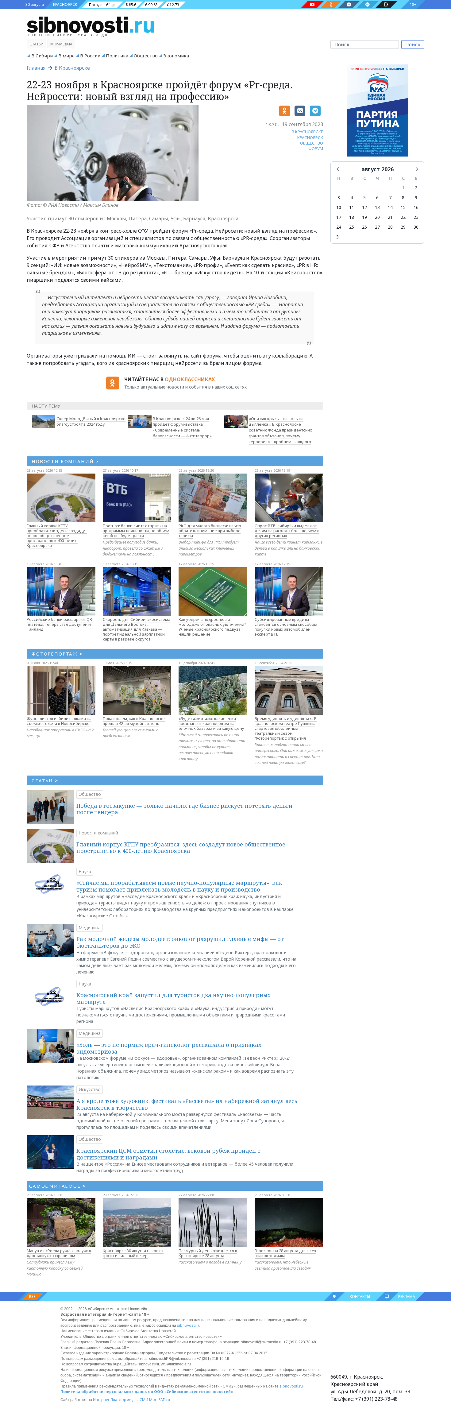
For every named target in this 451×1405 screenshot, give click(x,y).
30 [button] (416, 227)
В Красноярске (72, 67)
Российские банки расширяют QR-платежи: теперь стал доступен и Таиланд (60, 624)
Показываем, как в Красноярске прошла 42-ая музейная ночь (134, 721)
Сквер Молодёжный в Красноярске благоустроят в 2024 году (90, 421)
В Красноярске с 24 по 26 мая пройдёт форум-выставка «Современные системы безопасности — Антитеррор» (182, 427)
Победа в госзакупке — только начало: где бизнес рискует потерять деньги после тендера (184, 809)
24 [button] (338, 227)
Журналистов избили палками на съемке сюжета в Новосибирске (59, 721)
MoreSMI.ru (159, 1399)
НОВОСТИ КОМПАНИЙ (65, 461)
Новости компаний (98, 833)
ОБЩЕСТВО (311, 143)
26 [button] (364, 227)
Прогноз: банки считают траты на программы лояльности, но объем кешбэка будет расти (136, 530)
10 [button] (338, 207)
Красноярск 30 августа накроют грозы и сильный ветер (133, 1253)
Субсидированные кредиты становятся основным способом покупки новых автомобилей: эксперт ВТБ (286, 627)
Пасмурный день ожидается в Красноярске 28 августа (208, 1253)
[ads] (377, 112)
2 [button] (416, 188)
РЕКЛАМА (406, 1296)
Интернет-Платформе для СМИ (120, 1399)
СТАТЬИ (45, 780)
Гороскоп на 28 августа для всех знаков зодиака (285, 1253)
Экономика (176, 55)
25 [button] (351, 227)
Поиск (412, 44)
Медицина (90, 928)
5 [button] (364, 197)
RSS (32, 1296)
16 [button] (416, 207)
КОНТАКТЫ (360, 1296)
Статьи (36, 44)
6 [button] (377, 197)
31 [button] (338, 237)
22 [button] (403, 217)
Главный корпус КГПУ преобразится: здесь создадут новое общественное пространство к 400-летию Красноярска (57, 535)
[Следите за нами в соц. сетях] (312, 4)
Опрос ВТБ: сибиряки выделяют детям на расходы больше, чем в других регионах (287, 530)
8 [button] (403, 197)
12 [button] (364, 207)
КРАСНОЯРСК (65, 4)
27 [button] (377, 227)
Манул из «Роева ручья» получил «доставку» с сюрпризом (59, 1253)
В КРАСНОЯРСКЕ (307, 131)
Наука (85, 871)
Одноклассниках (190, 379)
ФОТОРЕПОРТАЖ (57, 654)
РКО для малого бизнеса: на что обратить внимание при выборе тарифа (210, 530)
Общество (146, 55)
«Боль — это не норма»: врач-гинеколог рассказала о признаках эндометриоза (168, 1048)
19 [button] (364, 217)
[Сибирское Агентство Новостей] (90, 24)
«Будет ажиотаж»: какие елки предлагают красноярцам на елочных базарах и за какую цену (211, 723)
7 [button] (390, 197)
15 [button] (403, 207)
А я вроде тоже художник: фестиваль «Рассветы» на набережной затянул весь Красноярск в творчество (186, 1104)
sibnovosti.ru (188, 1325)
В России (90, 55)
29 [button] (403, 227)
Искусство (90, 1089)
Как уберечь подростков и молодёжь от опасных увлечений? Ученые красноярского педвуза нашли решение (212, 627)
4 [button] (351, 197)
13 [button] (377, 207)
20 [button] (377, 217)
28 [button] (390, 227)
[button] (338, 168)
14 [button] (390, 207)
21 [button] (390, 217)
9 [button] (416, 197)
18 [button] (351, 217)
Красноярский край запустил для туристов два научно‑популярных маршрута (173, 998)
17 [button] (338, 217)
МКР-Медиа (61, 44)
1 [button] (403, 188)
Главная (36, 67)
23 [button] (416, 217)
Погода (95, 4)
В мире (66, 55)
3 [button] (338, 197)
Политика (117, 55)
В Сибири (42, 55)
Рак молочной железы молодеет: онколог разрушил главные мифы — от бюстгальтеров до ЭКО (180, 942)
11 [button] (351, 207)
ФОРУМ (315, 148)
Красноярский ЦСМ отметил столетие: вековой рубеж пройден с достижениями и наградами (168, 1154)
